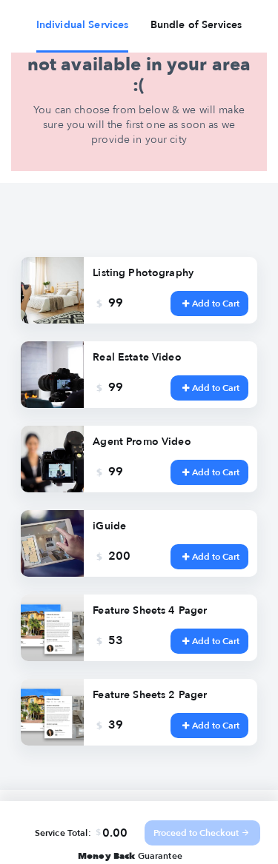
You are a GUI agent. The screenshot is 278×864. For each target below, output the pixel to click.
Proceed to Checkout (196, 833)
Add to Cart (215, 303)
